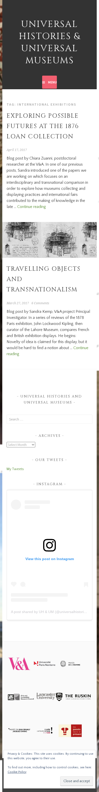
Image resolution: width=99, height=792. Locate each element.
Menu (52, 82)
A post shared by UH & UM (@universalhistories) (50, 612)
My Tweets (15, 469)
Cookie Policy (17, 772)
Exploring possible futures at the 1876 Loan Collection (43, 126)
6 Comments (40, 303)
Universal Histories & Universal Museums (49, 42)
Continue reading (31, 206)
